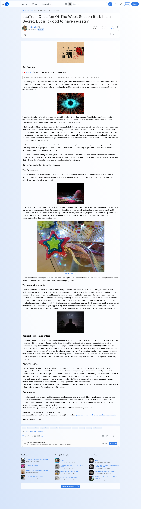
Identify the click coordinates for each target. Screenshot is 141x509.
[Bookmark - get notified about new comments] (109, 34)
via (41, 431)
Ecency (23, 10)
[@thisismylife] (24, 28)
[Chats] (115, 4)
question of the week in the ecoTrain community (96, 415)
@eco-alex (29, 72)
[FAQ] (66, 4)
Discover (24, 4)
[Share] (113, 34)
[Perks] (110, 4)
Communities (46, 4)
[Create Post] (121, 4)
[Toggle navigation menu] (3, 4)
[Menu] (117, 34)
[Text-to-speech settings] (117, 27)
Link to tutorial (70, 273)
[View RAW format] (103, 436)
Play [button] (114, 29)
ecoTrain (30, 10)
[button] (23, 436)
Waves (34, 4)
